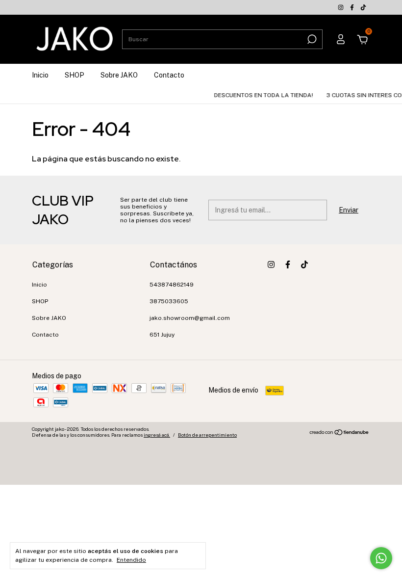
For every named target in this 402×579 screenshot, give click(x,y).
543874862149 (172, 284)
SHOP (74, 75)
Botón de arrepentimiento (207, 435)
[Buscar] (311, 39)
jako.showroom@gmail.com (190, 318)
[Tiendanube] (339, 433)
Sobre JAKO (119, 75)
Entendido (131, 559)
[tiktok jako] (363, 7)
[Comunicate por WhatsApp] (381, 558)
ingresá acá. (157, 435)
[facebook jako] (352, 7)
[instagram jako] (341, 7)
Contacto (169, 75)
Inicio (40, 75)
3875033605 (169, 301)
